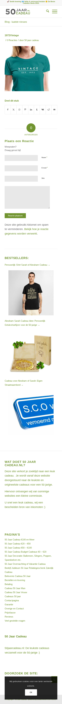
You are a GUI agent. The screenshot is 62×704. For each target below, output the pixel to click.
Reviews (9, 616)
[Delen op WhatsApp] (19, 109)
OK (31, 692)
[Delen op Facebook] (8, 109)
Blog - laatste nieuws (16, 22)
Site (43, 178)
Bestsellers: (17, 258)
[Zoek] (46, 12)
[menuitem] (46, 12)
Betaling (8, 584)
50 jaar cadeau (31, 40)
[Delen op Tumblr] (37, 109)
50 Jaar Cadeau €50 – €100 (18, 547)
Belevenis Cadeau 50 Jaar (18, 576)
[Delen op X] (14, 109)
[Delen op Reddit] (48, 109)
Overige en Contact (14, 608)
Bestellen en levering (15, 580)
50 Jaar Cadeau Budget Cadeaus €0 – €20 (25, 551)
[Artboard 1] (26, 12)
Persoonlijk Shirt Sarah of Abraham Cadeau (27, 265)
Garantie (9, 604)
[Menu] (53, 12)
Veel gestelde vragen (15, 620)
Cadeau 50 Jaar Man (15, 588)
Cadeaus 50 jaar (13, 596)
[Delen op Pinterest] (25, 109)
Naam (44, 157)
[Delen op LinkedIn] (31, 109)
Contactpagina (12, 600)
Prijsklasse (10, 612)
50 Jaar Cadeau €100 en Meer (19, 539)
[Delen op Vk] (43, 109)
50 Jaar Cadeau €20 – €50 (18, 543)
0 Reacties (12, 40)
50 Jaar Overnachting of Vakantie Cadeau (25, 564)
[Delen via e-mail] (54, 109)
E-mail (45, 168)
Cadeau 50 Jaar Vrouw (16, 592)
